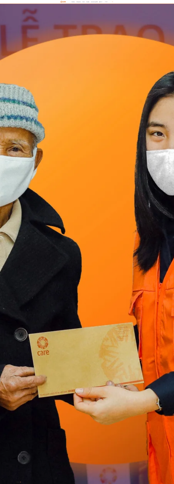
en (102, 1)
